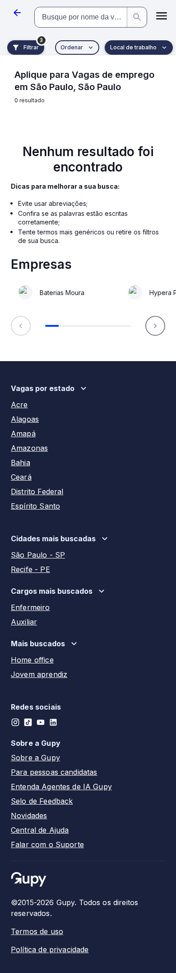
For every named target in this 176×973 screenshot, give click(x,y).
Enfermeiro (30, 607)
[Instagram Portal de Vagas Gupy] (15, 722)
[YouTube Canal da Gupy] (40, 722)
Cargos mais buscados (52, 591)
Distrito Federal (37, 491)
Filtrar (31, 47)
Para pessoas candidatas (54, 772)
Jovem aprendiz (39, 674)
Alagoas (25, 419)
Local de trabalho (133, 47)
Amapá (23, 433)
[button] (161, 17)
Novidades (29, 815)
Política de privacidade (49, 949)
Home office (32, 659)
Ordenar (71, 47)
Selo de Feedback (42, 801)
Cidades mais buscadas (53, 538)
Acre (19, 404)
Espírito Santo (35, 505)
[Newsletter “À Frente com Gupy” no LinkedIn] (53, 722)
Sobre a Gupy (35, 757)
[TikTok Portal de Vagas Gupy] (27, 722)
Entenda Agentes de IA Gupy (61, 786)
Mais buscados (38, 643)
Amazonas (29, 448)
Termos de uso (37, 931)
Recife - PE (30, 569)
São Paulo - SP (38, 554)
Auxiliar (24, 621)
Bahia (20, 462)
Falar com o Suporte (47, 844)
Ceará (21, 477)
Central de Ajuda (40, 830)
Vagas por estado (42, 388)
